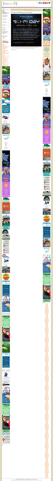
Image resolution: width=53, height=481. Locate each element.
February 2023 (47, 337)
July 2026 (46, 304)
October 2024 (46, 321)
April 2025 (46, 316)
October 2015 (46, 408)
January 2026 (46, 309)
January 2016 (46, 405)
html (4, 37)
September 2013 (47, 428)
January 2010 (46, 463)
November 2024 (47, 320)
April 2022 (46, 345)
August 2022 (46, 342)
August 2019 (46, 371)
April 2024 (46, 326)
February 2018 (47, 385)
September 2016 (47, 399)
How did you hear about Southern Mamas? (5, 32)
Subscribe (38, 3)
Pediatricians (21, 6)
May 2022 (46, 344)
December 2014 (47, 416)
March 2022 (46, 346)
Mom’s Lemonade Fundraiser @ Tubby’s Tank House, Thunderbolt (32, 10)
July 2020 (46, 362)
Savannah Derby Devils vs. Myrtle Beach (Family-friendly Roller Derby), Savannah (21, 9)
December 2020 (47, 358)
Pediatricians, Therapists (5, 50)
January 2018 (46, 386)
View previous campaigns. (4, 40)
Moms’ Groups (4, 48)
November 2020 (47, 359)
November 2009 (47, 465)
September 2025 (47, 312)
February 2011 (47, 453)
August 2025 (46, 313)
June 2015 (46, 411)
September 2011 (47, 447)
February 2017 (47, 395)
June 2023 (46, 334)
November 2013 (47, 426)
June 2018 (46, 382)
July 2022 (46, 343)
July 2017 (46, 391)
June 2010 (46, 459)
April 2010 (46, 461)
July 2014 (46, 420)
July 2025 (46, 314)
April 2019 (46, 374)
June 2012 (46, 440)
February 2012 (47, 443)
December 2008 (47, 471)
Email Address (5, 16)
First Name (5, 19)
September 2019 (47, 370)
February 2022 (47, 347)
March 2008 (46, 476)
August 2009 (46, 467)
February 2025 (47, 318)
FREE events (9, 6)
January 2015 (46, 415)
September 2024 (47, 322)
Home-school (36, 6)
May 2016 (46, 402)
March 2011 (46, 452)
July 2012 (46, 439)
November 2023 (47, 330)
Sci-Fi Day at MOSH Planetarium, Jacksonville (21, 12)
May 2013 (46, 431)
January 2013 (46, 434)
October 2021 (46, 350)
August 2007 (46, 477)
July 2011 (46, 449)
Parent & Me (32, 6)
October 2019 (46, 369)
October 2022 (46, 340)
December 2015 (47, 406)
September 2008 (47, 472)
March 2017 (46, 394)
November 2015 (47, 407)
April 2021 (46, 355)
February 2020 (47, 366)
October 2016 (46, 398)
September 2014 (47, 418)
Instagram (49, 3)
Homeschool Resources (5, 53)
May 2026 (46, 306)
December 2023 (47, 329)
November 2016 (47, 397)
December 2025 (47, 310)
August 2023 (46, 332)
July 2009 (46, 468)
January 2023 (46, 338)
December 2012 (47, 435)
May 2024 (46, 325)
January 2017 (46, 396)
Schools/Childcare (16, 6)
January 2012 (46, 444)
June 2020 (46, 363)
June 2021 (46, 353)
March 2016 (46, 404)
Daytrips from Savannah (5, 65)
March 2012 (46, 442)
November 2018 (47, 378)
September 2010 (47, 457)
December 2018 (47, 377)
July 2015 (46, 410)
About (3, 6)
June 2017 (46, 392)
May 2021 (46, 354)
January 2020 (46, 367)
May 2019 (46, 373)
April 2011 (46, 451)
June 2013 (46, 430)
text (3, 38)
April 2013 (46, 432)
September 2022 (47, 341)
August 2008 (46, 473)
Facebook (40, 3)
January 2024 (46, 328)
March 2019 (46, 375)
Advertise (5, 6)
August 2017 (46, 390)
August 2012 (46, 438)
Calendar (12, 6)
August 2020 (46, 361)
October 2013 (46, 427)
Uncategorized (32, 47)
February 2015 (47, 414)
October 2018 (46, 379)
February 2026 (47, 308)
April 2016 (46, 403)
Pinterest (45, 3)
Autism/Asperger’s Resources (6, 52)
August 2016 (46, 400)
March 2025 (46, 317)
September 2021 (47, 351)
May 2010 (46, 460)
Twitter (42, 3)
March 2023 (46, 336)
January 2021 (46, 357)
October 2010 (46, 456)
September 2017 (47, 389)
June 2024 (46, 324)
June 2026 (46, 305)
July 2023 (46, 333)
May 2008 (46, 475)
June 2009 (46, 469)
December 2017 (47, 387)
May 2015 (46, 412)
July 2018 (46, 381)
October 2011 (46, 446)
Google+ (44, 3)
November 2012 (47, 436)
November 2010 (47, 455)
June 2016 (46, 401)
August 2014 (46, 419)
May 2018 (46, 383)
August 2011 (46, 448)
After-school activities (27, 6)
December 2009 (47, 464)
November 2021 (47, 349)
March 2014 (46, 423)
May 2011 (46, 450)
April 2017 (46, 393)
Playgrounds (3, 45)
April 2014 (46, 422)
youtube (47, 3)
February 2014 (47, 424)
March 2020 (46, 365)
